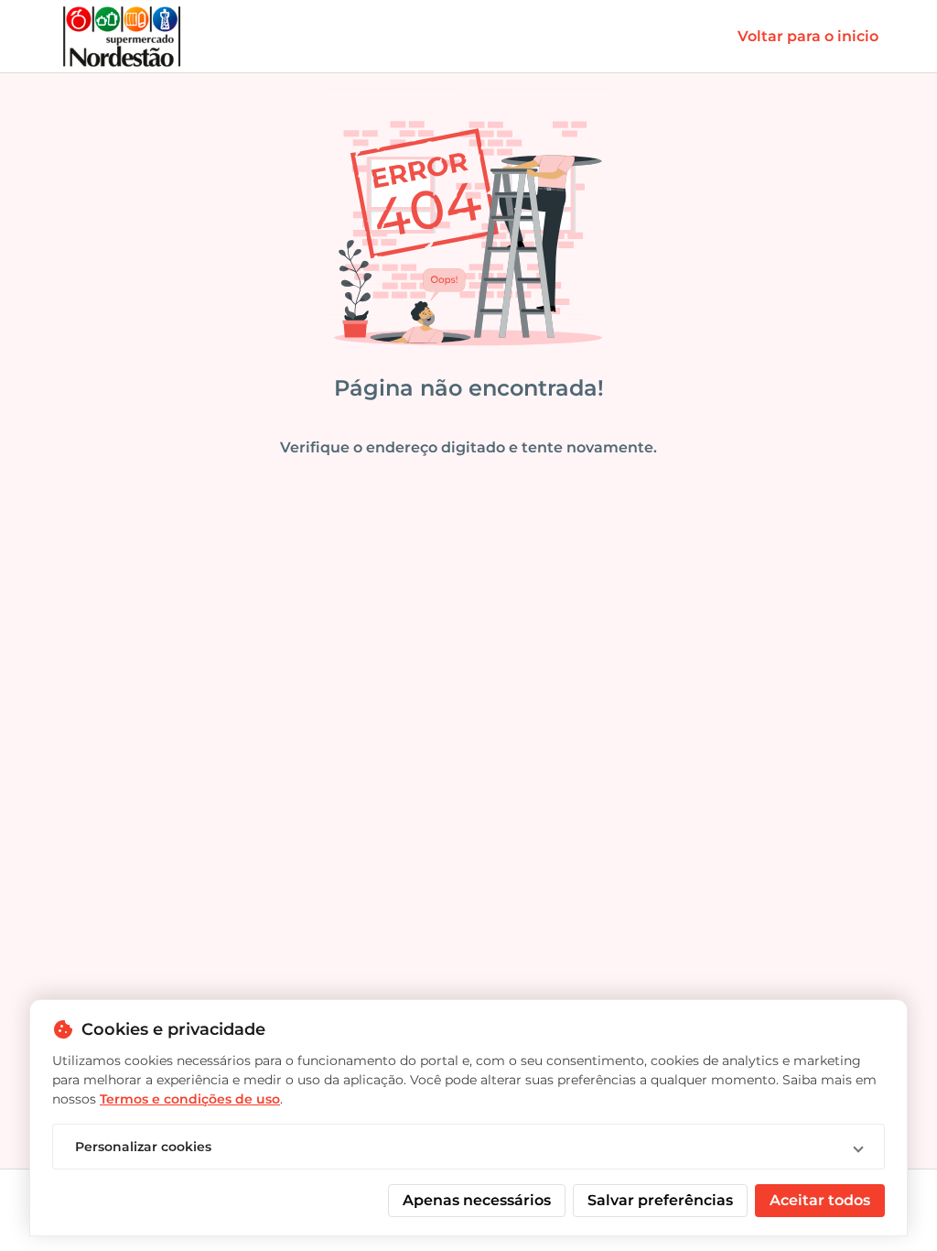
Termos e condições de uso (190, 1099)
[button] (468, 1147)
